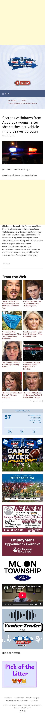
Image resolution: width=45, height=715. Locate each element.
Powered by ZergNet (36, 401)
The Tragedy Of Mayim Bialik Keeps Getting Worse (11, 364)
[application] (22, 595)
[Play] (5, 604)
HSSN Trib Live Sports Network (17, 700)
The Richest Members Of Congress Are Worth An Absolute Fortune (32, 395)
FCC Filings (34, 700)
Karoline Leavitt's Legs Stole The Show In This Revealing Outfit (32, 334)
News (7, 264)
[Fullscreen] (40, 604)
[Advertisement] (22, 22)
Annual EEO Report (32, 698)
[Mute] (36, 604)
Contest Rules (19, 698)
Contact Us (8, 698)
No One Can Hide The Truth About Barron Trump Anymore (32, 303)
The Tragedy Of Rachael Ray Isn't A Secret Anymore (12, 395)
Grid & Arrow (26, 708)
